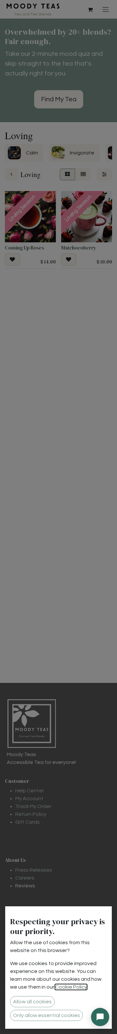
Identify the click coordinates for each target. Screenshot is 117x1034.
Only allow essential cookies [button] (46, 1015)
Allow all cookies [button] (32, 1001)
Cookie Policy (71, 987)
